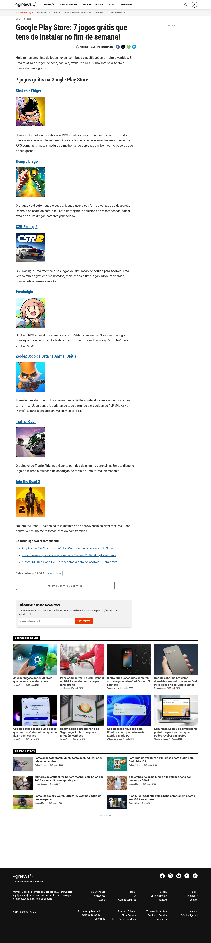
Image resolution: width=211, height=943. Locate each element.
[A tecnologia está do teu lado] (26, 4)
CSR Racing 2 (26, 226)
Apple (102, 899)
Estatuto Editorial (127, 911)
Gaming (194, 899)
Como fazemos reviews (124, 919)
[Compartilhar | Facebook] (118, 47)
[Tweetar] (123, 47)
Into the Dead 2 (28, 481)
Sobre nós (100, 918)
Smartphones (98, 892)
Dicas (112, 4)
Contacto (162, 919)
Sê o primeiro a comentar (67, 585)
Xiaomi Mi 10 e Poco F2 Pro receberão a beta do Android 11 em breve (69, 562)
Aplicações (99, 895)
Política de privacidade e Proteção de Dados (90, 913)
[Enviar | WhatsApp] (129, 47)
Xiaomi (132, 892)
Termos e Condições (156, 911)
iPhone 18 (100, 12)
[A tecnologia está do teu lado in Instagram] (170, 875)
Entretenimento (159, 895)
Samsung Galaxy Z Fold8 (78, 12)
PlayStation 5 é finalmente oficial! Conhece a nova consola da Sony (67, 548)
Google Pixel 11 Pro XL (49, 12)
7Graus (32, 912)
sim (49, 573)
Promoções (50, 4)
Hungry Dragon (28, 161)
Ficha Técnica (129, 915)
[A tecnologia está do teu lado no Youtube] (178, 875)
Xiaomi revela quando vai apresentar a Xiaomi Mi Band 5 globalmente (69, 555)
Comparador (125, 4)
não (58, 573)
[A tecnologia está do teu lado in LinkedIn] (195, 875)
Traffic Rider (26, 421)
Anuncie (193, 911)
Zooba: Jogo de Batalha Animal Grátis (46, 356)
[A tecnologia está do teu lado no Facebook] (162, 875)
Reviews (87, 4)
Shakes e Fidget (28, 90)
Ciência (163, 892)
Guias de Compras (69, 4)
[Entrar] (194, 5)
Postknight (24, 292)
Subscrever (83, 621)
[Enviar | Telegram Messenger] (134, 47)
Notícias (100, 4)
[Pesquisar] (185, 4)
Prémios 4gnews (189, 915)
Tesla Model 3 (117, 12)
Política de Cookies (157, 915)
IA (135, 895)
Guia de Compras (127, 899)
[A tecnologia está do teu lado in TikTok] (186, 875)
